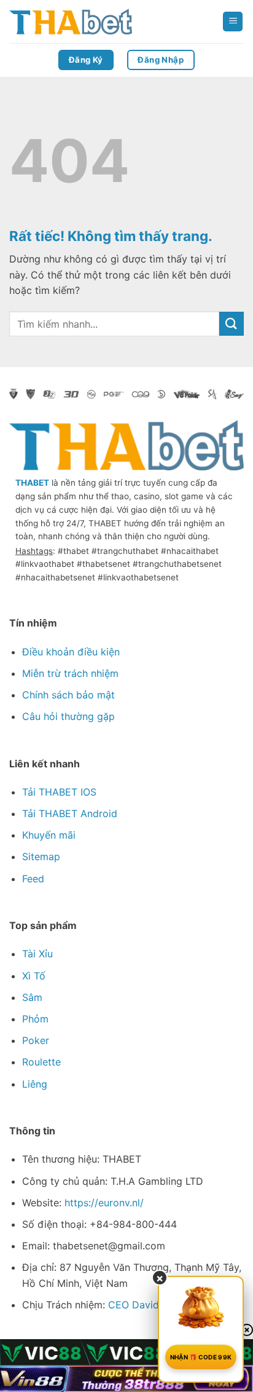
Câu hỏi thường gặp (68, 716)
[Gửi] (231, 324)
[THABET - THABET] (70, 22)
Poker (35, 1040)
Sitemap (41, 856)
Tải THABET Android (69, 813)
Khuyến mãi (49, 835)
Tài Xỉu (37, 953)
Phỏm (35, 1019)
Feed (33, 878)
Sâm (32, 997)
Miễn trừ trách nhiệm (70, 673)
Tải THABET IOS (59, 792)
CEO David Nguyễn (153, 1305)
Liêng (34, 1084)
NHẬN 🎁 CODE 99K (201, 1357)
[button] (233, 22)
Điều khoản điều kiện (71, 652)
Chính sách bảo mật (68, 695)
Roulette (41, 1062)
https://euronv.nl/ (104, 1202)
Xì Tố (33, 976)
